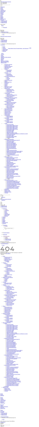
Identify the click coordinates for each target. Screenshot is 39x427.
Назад (6, 209)
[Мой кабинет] (0, 201)
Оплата (1, 398)
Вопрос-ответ (2, 401)
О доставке (2, 411)
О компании (6, 210)
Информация (2, 402)
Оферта (1, 405)
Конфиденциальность (4, 406)
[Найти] (1, 6)
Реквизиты (2, 407)
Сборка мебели (3, 400)
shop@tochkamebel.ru (4, 243)
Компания (2, 395)
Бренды (1, 394)
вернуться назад (3, 253)
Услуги (1, 393)
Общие (1, 410)
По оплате (2, 412)
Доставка (2, 399)
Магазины (2, 404)
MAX (3, 34)
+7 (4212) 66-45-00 (4, 20)
